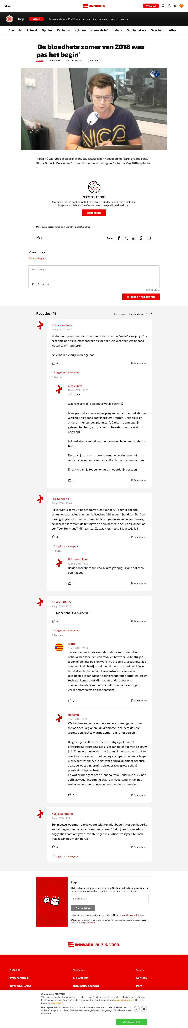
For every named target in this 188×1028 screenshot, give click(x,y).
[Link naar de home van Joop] (9, 18)
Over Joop (157, 30)
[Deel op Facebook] (119, 238)
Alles (172, 30)
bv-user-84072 (62, 602)
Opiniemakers (136, 30)
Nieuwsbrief (99, 30)
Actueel (32, 30)
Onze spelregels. (37, 258)
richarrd (73, 714)
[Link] (48, 284)
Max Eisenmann (62, 813)
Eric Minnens (60, 498)
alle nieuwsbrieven (134, 915)
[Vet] (33, 284)
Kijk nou (80, 30)
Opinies (47, 30)
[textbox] (94, 273)
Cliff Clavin (75, 385)
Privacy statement (87, 922)
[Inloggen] (175, 6)
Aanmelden (83, 908)
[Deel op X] (126, 238)
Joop (21, 19)
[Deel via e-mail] (149, 238)
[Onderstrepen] (43, 284)
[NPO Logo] (181, 6)
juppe (71, 643)
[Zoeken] (163, 6)
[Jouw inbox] (169, 5)
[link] (54, 226)
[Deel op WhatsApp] (141, 238)
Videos (117, 30)
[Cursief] (38, 284)
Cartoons (63, 30)
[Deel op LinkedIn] (134, 238)
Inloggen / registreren (141, 296)
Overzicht (15, 30)
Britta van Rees (62, 325)
